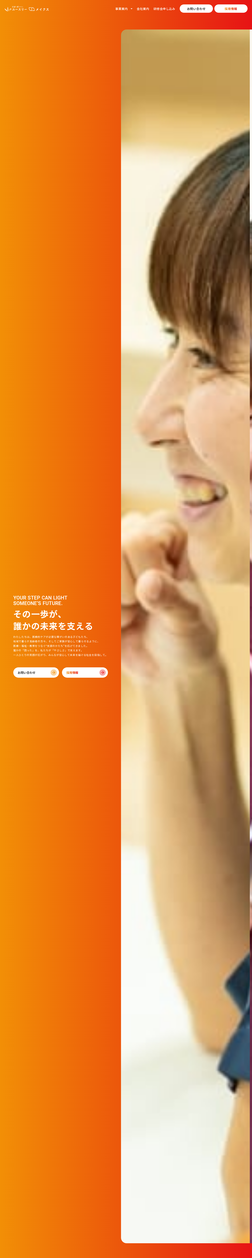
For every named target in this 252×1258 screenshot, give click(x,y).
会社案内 (143, 8)
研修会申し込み (164, 8)
